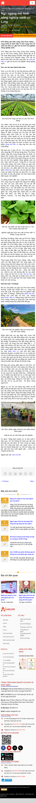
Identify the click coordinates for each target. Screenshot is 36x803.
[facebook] (3, 748)
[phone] (20, 748)
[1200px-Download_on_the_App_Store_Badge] (7, 757)
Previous (5, 481)
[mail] (14, 748)
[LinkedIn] (15, 473)
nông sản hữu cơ (12, 144)
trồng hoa (8, 170)
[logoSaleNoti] (6, 779)
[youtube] (9, 748)
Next (32, 481)
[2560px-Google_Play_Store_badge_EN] (7, 754)
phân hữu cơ (13, 351)
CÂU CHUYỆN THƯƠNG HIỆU (17, 27)
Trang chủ (4, 9)
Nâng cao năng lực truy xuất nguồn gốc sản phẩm (9, 587)
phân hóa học (30, 293)
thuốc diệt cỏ (9, 297)
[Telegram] (20, 473)
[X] (10, 473)
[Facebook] (5, 473)
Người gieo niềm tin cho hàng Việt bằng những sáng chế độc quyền (27, 587)
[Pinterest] (25, 473)
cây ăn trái (27, 274)
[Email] (30, 473)
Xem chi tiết (16, 455)
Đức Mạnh (8, 30)
